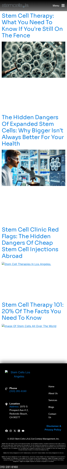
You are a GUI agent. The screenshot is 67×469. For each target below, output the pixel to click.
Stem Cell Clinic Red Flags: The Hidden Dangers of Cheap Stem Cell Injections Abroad (30, 242)
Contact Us (52, 416)
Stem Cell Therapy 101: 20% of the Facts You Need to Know (33, 311)
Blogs (51, 407)
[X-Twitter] (14, 430)
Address (13, 406)
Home (51, 386)
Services (52, 400)
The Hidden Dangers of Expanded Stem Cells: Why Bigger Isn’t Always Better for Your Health (33, 130)
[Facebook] (6, 430)
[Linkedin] (18, 430)
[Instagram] (10, 430)
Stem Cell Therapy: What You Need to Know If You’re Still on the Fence (32, 25)
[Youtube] (22, 430)
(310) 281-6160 (17, 391)
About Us (53, 393)
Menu (56, 5)
